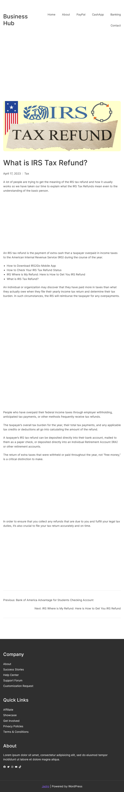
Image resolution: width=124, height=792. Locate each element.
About (7, 664)
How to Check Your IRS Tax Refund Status (34, 270)
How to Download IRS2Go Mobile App (31, 265)
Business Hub (15, 20)
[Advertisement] (62, 70)
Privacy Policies (13, 726)
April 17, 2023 (12, 173)
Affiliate (8, 709)
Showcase (10, 715)
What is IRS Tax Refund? (23, 279)
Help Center (11, 675)
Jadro (45, 786)
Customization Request (18, 686)
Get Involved (11, 720)
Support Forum (12, 680)
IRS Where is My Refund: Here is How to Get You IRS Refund (46, 274)
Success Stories (13, 669)
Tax (26, 173)
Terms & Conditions (16, 731)
